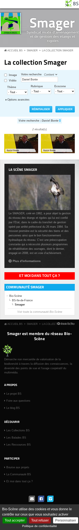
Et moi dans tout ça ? (39, 276)
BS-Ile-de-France (22, 300)
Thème (11, 87)
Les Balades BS (16, 437)
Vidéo (12, 80)
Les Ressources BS (18, 444)
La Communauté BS (18, 474)
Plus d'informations (27, 261)
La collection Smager (57, 50)
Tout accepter (15, 520)
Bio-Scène (15, 295)
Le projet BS (13, 393)
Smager (52, 22)
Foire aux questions (18, 400)
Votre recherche (31, 74)
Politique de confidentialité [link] (39, 526)
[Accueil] (72, 5)
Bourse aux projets (17, 467)
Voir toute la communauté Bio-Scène (39, 311)
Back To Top (68, 323)
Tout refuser (40, 520)
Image (13, 75)
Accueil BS (15, 50)
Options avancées (18, 99)
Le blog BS (13, 407)
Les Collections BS (18, 430)
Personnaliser (65, 520)
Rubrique (37, 86)
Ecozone (60, 86)
